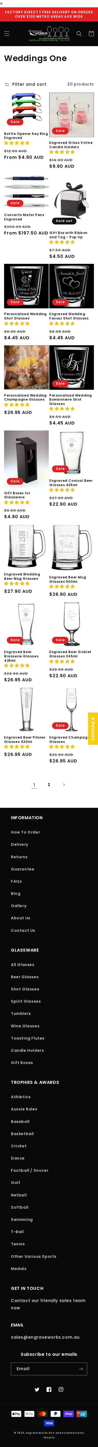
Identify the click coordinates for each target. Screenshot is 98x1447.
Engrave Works (37, 1433)
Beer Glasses (25, 977)
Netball (19, 1195)
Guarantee (22, 869)
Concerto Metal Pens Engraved (24, 217)
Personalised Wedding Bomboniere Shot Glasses (70, 399)
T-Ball (17, 1231)
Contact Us (23, 930)
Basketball (22, 1133)
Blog (15, 893)
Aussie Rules (24, 1109)
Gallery (18, 905)
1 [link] (34, 785)
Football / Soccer (29, 1170)
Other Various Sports (34, 1256)
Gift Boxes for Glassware (17, 495)
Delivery (19, 844)
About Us (20, 918)
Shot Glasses (25, 989)
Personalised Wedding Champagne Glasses (25, 397)
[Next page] (64, 785)
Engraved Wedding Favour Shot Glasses (68, 316)
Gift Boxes (22, 1062)
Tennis (18, 1244)
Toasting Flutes (28, 1038)
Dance (18, 1158)
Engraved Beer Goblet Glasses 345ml (70, 654)
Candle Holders (27, 1050)
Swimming (22, 1219)
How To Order (25, 832)
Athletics (20, 1097)
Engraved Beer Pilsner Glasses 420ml (25, 739)
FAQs (16, 881)
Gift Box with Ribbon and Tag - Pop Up (68, 235)
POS (52, 1433)
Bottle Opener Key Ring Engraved (26, 136)
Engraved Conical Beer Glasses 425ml (71, 483)
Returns (19, 857)
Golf (15, 1182)
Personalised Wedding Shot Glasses (25, 316)
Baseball (20, 1121)
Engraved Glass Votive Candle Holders (71, 145)
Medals (19, 1268)
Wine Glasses (25, 1026)
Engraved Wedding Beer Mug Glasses (22, 576)
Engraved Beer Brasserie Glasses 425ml (21, 656)
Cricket (19, 1146)
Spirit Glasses (26, 1001)
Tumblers (21, 1013)
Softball (20, 1207)
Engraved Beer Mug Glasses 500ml (67, 579)
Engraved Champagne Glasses (70, 739)
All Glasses (23, 964)
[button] (7, 34)
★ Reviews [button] (93, 728)
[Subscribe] (81, 1369)
